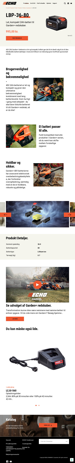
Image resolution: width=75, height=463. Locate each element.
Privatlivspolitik (11, 444)
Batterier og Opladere (27, 7)
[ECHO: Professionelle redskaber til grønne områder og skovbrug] (9, 3)
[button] (5, 215)
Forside (7, 7)
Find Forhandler (41, 3)
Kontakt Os (26, 447)
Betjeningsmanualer (12, 454)
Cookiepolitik (26, 444)
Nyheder (49, 3)
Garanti (8, 440)
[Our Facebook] (68, 3)
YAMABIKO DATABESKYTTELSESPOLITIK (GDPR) (15, 449)
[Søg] (65, 3)
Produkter (12, 7)
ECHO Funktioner (28, 440)
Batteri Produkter (18, 7)
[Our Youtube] (71, 3)
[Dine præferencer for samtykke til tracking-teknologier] (72, 460)
